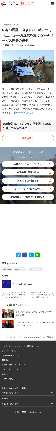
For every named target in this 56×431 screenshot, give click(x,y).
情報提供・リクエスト (10, 369)
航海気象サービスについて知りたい (28, 196)
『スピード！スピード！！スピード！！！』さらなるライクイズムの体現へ (15, 294)
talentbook (7, 269)
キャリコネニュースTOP (10, 337)
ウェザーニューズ (35, 269)
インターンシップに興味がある (28, 188)
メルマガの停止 (7, 378)
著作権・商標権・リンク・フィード (15, 364)
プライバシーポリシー (10, 350)
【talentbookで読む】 (23, 112)
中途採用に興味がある (28, 172)
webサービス (20, 269)
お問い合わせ (7, 374)
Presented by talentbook (12, 25)
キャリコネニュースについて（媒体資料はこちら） (21, 346)
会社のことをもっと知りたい (28, 164)
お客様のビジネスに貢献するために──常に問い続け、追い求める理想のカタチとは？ (40, 294)
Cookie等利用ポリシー (10, 355)
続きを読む (28, 138)
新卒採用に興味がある (28, 180)
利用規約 (5, 360)
